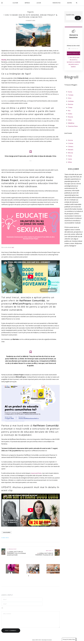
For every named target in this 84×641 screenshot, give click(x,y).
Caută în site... (70, 15)
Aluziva (3, 60)
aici (13, 247)
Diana (70, 156)
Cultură (15, 3)
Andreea (71, 101)
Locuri (39, 3)
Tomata (70, 95)
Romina (70, 104)
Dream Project (9, 180)
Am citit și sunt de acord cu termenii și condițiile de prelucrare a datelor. (73, 62)
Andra (70, 114)
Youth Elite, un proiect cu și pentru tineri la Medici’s (53, 577)
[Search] (78, 18)
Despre (69, 3)
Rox (69, 110)
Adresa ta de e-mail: (73, 45)
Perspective (57, 3)
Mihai (70, 162)
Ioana (70, 159)
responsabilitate (36, 473)
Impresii (27, 3)
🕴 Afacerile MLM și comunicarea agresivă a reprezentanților (33, 578)
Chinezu (70, 146)
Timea (70, 107)
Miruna (70, 153)
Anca (69, 98)
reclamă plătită (6, 532)
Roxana (70, 117)
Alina (69, 120)
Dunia (70, 92)
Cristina (70, 143)
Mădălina (71, 123)
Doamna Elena (73, 126)
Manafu (70, 150)
